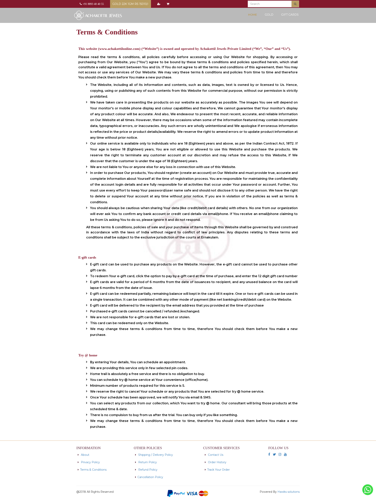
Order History (217, 462)
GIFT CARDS (290, 14)
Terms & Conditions (93, 469)
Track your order (218, 469)
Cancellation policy (150, 477)
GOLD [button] (269, 14)
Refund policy (147, 469)
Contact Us (215, 455)
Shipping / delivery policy (155, 455)
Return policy (147, 462)
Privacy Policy (90, 462)
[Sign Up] (158, 4)
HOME (254, 14)
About (84, 455)
